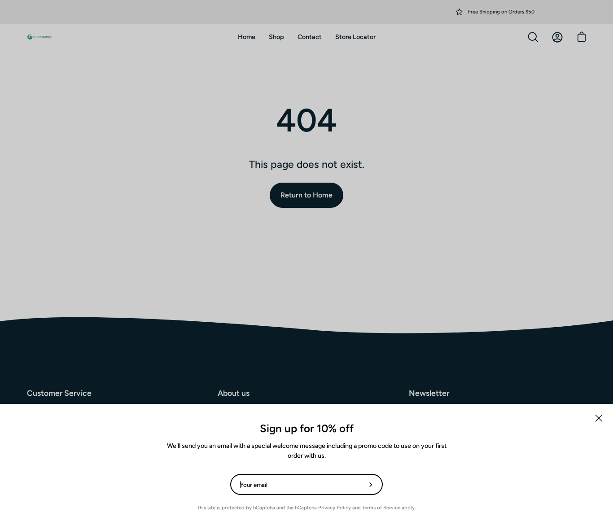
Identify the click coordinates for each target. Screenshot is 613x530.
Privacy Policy (334, 507)
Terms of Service (381, 507)
